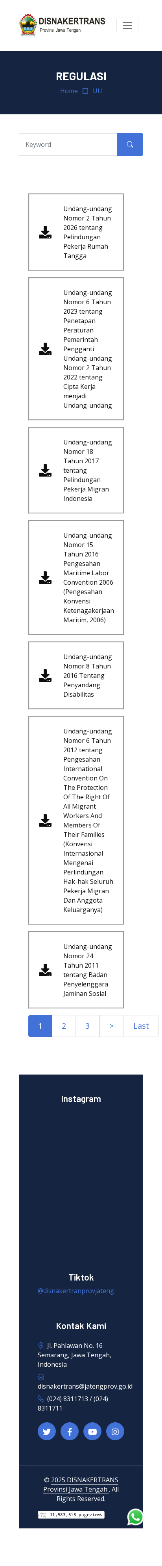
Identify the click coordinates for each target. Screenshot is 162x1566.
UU (97, 91)
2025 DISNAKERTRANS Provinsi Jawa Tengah (80, 1485)
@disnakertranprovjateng (76, 1290)
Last (141, 1026)
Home (69, 91)
